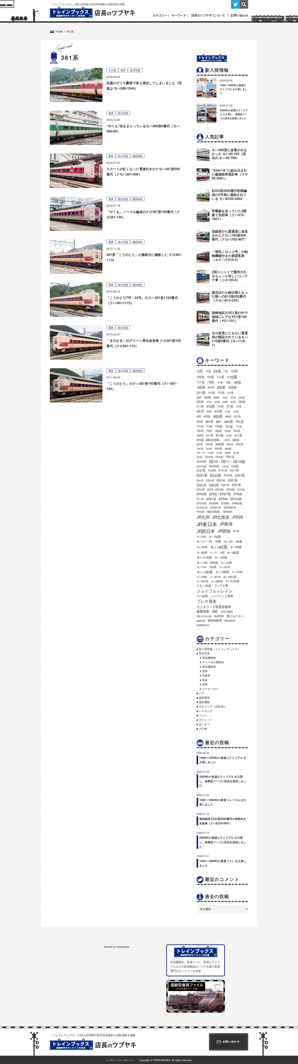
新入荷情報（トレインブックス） (219, 649)
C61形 (236, 452)
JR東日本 (207, 524)
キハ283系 (216, 581)
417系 (227, 411)
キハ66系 (202, 552)
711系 (200, 426)
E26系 (235, 466)
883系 (235, 440)
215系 (221, 392)
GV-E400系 (230, 507)
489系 (228, 416)
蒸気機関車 (209, 667)
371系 (229, 406)
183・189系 (233, 382)
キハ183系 (205, 571)
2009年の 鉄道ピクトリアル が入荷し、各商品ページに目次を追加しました (234, 114)
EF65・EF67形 (220, 494)
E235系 (228, 475)
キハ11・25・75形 (209, 541)
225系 (216, 397)
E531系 (201, 485)
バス (201, 693)
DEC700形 (201, 466)
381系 (200, 411)
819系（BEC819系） (209, 440)
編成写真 (201, 620)
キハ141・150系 (206, 567)
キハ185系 (222, 572)
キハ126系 (226, 562)
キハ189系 (202, 577)
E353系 (221, 480)
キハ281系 (202, 581)
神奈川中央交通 (204, 616)
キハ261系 (229, 577)
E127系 (201, 470)
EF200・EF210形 (230, 499)
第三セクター (235, 616)
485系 (217, 416)
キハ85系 (233, 552)
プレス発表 (206, 601)
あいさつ (204, 724)
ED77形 (241, 489)
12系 (200, 371)
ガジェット (206, 720)
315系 (221, 406)
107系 (210, 377)
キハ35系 (202, 547)
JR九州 (203, 517)
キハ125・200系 (207, 562)
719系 (218, 426)
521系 (237, 416)
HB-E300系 (213, 512)
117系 (200, 382)
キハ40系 (218, 547)
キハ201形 (215, 577)
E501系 (232, 480)
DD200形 (201, 461)
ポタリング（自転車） (212, 706)
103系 (234, 371)
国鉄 (215, 611)
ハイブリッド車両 (222, 596)
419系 (235, 411)
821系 (227, 440)
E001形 (225, 466)
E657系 (225, 485)
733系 (200, 431)
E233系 (215, 475)
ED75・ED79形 (215, 489)
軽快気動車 (215, 620)
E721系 (236, 485)
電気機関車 (209, 658)
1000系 (209, 444)
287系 (233, 401)
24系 (217, 371)
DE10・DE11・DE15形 (227, 461)
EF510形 (201, 503)
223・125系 (204, 397)
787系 (236, 431)
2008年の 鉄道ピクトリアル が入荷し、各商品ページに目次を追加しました (222, 842)
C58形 (227, 452)
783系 (218, 431)
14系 (208, 371)
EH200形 (213, 503)
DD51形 (230, 457)
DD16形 (219, 457)
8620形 (228, 448)
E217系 (234, 470)
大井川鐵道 (227, 611)
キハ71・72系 (217, 552)
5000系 (230, 444)
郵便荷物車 (230, 620)
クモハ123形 (204, 586)
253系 (242, 397)
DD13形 (209, 457)
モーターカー (210, 689)
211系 (201, 392)
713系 (209, 426)
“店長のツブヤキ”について (207, 15)
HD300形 (227, 511)
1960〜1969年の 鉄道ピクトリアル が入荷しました (233, 89)
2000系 (219, 444)
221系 (230, 392)
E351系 (210, 480)
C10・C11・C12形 (205, 452)
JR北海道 (220, 517)
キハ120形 (221, 557)
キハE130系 (232, 581)
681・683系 (224, 421)
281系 (217, 401)
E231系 (202, 475)
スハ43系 (202, 596)
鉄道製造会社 (203, 625)
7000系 (200, 448)
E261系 (200, 480)
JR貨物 (223, 531)
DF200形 (214, 466)
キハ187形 (237, 572)
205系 (221, 387)
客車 (205, 680)
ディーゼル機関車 (213, 662)
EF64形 (201, 494)
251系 (233, 397)
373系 (238, 406)
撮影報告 (137, 156)
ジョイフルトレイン (215, 591)
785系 (227, 431)
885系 (200, 444)
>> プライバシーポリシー (120, 1060)
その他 (112, 70)
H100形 (200, 511)
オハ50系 (215, 536)
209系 (232, 387)
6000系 (239, 444)
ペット (203, 715)
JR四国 (237, 516)
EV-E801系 (215, 507)
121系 (220, 382)
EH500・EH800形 (231, 503)
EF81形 (211, 499)
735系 (209, 431)
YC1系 (236, 531)
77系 (226, 371)
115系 (232, 377)
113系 (220, 377)
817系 (238, 435)
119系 (210, 382)
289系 (242, 402)
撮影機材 (204, 702)
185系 (201, 387)
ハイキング (206, 711)
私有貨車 (219, 616)
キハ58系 (235, 547)
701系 (239, 421)
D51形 (199, 457)
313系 (210, 406)
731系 (239, 426)
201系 (211, 387)
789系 (200, 435)
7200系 (209, 448)
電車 (123, 70)
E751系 (200, 489)
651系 (209, 421)
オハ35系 (201, 536)
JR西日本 (206, 531)
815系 (229, 435)
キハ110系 (204, 557)
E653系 (214, 485)
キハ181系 (224, 567)
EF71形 (200, 499)
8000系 (218, 448)
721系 (229, 426)
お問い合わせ (239, 15)
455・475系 (203, 416)
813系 (220, 435)
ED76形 (230, 489)
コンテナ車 (221, 585)
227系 (225, 397)
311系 (200, 406)
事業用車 (203, 611)
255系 (200, 402)
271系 (209, 401)
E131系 (223, 470)
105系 (200, 377)
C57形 (219, 452)
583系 (200, 421)
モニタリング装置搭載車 (214, 606)
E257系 (240, 475)
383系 (209, 411)
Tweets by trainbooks (116, 947)
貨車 (205, 684)
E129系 (212, 470)
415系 (218, 411)
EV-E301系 (202, 507)
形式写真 (135, 70)
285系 (225, 401)
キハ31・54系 (233, 541)
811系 (209, 435)
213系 (211, 393)
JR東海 (226, 524)
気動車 (206, 675)
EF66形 (237, 494)
